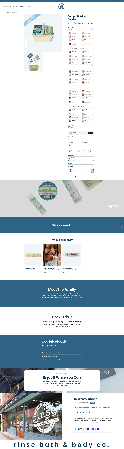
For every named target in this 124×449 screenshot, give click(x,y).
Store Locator (76, 420)
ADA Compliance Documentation (80, 422)
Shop (10, 6)
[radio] (74, 32)
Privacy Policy (96, 422)
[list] (43, 43)
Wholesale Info (93, 420)
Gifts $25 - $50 (7, 12)
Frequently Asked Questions (79, 418)
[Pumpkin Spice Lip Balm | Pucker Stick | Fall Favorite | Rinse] (33, 255)
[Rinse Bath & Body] (31, 416)
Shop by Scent (21, 6)
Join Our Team (109, 418)
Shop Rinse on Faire (101, 420)
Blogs (102, 418)
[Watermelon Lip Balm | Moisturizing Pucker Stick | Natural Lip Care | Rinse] (72, 255)
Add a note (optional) (71, 127)
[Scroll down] (26, 49)
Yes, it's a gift (72, 125)
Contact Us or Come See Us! (93, 418)
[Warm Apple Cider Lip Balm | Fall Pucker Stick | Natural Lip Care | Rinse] (52, 255)
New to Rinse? (5, 6)
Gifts (13, 6)
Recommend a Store (85, 420)
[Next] (93, 166)
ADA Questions (109, 420)
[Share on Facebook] (73, 176)
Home (3, 12)
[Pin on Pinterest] (75, 176)
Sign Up (92, 402)
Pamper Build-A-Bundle (13, 12)
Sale (17, 6)
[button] (121, 6)
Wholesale (28, 6)
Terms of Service (109, 422)
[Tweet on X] (71, 176)
